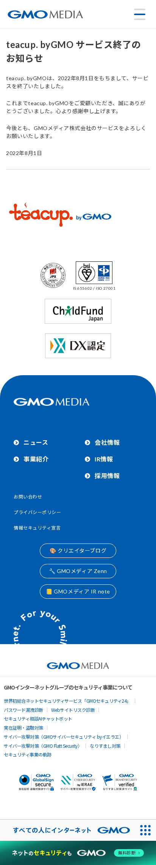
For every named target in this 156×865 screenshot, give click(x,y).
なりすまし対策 (105, 745)
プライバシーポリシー (37, 512)
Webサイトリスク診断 (73, 710)
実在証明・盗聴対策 (23, 727)
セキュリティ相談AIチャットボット (38, 718)
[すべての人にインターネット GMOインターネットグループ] (67, 830)
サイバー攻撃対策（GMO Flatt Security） (43, 745)
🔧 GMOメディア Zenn (78, 571)
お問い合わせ (28, 497)
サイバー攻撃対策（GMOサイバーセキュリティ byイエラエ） (63, 736)
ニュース (35, 442)
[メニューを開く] (139, 14)
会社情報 (107, 442)
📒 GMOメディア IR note (78, 591)
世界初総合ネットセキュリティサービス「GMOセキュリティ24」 (67, 700)
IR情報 (104, 459)
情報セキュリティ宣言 (37, 528)
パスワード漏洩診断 (23, 710)
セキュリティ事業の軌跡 (27, 754)
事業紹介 (35, 459)
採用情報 (107, 475)
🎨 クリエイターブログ (78, 550)
